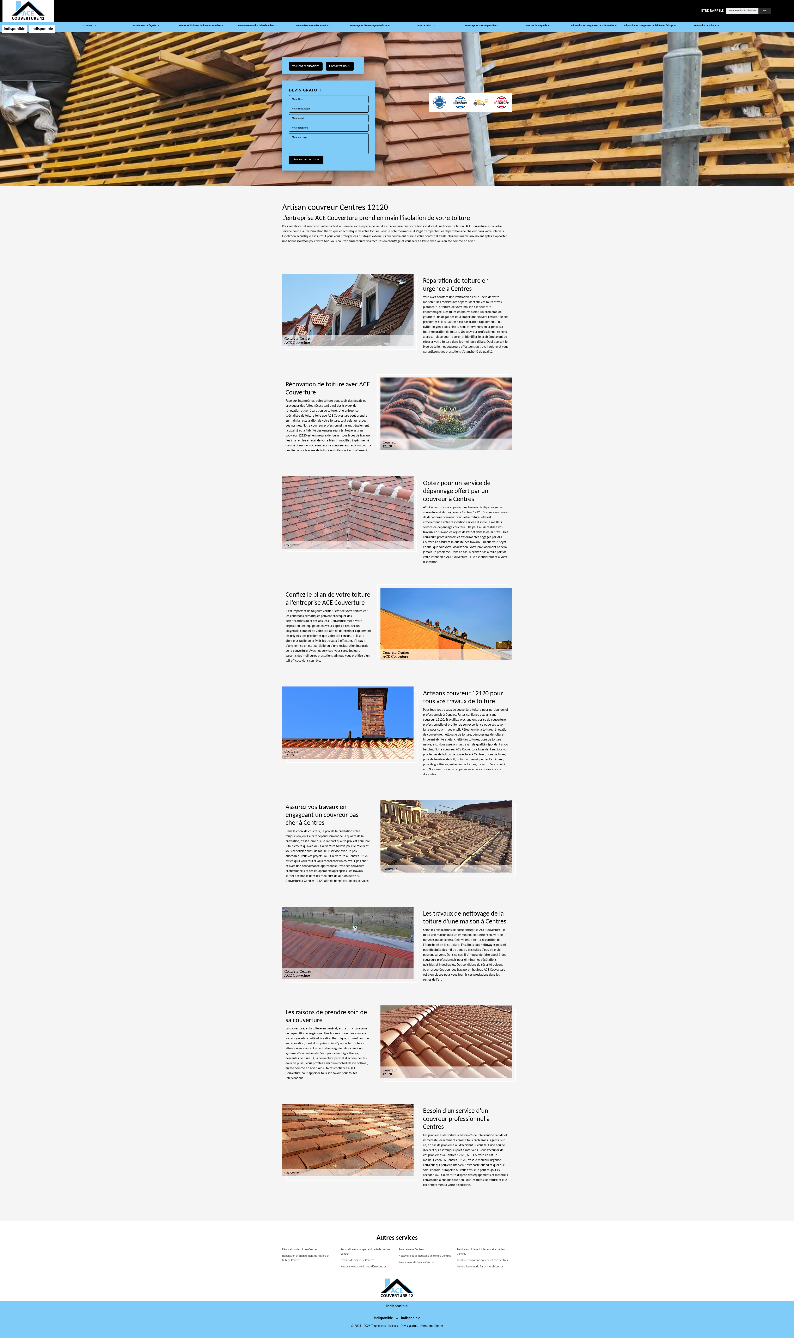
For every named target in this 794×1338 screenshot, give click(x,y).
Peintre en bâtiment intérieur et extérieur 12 (201, 25)
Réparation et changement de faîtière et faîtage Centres (305, 1258)
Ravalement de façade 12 (146, 25)
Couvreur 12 (90, 25)
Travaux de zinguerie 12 (538, 25)
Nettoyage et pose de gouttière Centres (363, 1266)
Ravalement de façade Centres (416, 1262)
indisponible (14, 29)
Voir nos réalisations (305, 66)
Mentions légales (431, 1326)
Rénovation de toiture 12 (706, 25)
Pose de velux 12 (426, 25)
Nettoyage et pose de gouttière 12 (482, 25)
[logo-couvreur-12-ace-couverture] (28, 10)
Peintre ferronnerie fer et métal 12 (313, 25)
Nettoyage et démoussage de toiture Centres (425, 1255)
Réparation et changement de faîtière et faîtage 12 (650, 25)
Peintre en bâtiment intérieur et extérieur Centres (481, 1251)
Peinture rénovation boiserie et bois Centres (482, 1260)
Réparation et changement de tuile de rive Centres (365, 1251)
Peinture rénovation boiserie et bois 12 (257, 25)
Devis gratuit (409, 1326)
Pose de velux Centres (411, 1249)
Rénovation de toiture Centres (299, 1249)
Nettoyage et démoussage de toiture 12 (370, 25)
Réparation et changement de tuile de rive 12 (594, 25)
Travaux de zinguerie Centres (357, 1260)
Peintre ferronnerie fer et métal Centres (480, 1266)
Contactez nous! (339, 66)
